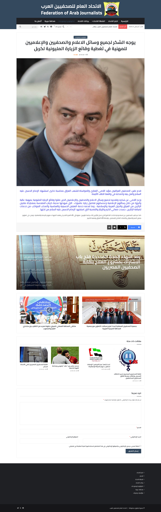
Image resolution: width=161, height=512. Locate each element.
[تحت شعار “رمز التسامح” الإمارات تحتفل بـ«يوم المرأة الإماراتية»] (96, 354)
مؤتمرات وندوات (138, 493)
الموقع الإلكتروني (72, 436)
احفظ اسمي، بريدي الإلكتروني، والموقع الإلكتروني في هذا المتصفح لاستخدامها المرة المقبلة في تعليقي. (104, 446)
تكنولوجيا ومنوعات (66, 21)
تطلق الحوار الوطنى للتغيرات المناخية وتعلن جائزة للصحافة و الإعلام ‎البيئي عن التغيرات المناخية (107, 262)
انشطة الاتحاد (99, 21)
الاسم (138, 427)
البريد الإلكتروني (135, 436)
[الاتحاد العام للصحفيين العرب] (80, 9)
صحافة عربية (50, 21)
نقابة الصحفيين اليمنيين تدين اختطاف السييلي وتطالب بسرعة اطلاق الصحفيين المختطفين (127, 376)
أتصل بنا (38, 21)
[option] (80, 262)
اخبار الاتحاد (113, 21)
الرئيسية (124, 21)
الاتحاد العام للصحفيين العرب (118, 508)
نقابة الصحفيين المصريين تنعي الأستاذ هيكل (34, 365)
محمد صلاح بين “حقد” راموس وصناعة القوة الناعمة (65, 367)
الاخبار (141, 476)
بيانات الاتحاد (83, 21)
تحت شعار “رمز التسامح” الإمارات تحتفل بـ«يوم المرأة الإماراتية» (98, 365)
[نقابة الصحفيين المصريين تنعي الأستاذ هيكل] (34, 354)
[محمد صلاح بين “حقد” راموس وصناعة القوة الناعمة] (65, 355)
